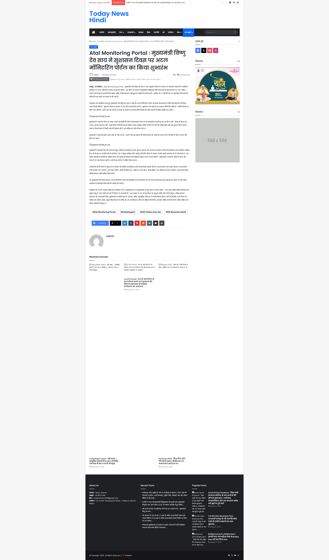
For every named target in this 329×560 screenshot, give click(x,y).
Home (93, 41)
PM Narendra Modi (176, 212)
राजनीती (156, 32)
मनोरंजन (170, 32)
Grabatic (128, 555)
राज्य (120, 32)
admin (96, 75)
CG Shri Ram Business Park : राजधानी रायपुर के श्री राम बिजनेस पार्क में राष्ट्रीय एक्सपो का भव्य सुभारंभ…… (222, 520)
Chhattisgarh (128, 212)
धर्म (163, 32)
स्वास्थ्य (141, 32)
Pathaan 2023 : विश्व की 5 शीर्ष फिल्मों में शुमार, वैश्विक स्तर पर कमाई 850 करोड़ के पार (172, 461)
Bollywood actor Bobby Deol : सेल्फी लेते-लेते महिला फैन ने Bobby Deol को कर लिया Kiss (223, 537)
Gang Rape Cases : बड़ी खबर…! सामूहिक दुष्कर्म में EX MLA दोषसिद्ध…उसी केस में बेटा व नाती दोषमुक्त (104, 461)
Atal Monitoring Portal (105, 212)
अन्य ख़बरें (188, 32)
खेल (178, 32)
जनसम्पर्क (130, 32)
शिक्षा (148, 32)
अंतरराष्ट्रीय (112, 32)
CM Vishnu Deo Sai (151, 212)
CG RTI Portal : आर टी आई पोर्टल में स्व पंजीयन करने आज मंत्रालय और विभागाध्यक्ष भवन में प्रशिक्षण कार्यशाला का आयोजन (139, 283)
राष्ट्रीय (101, 32)
